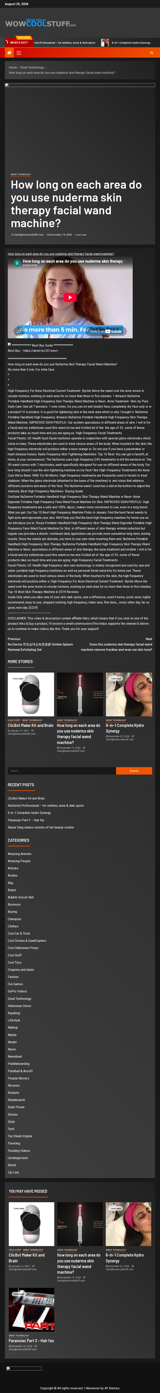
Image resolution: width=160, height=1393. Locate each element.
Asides (13, 875)
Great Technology (21, 174)
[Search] (151, 52)
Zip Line (13, 1172)
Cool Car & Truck (19, 933)
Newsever (93, 1388)
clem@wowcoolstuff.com (29, 234)
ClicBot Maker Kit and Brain (30, 725)
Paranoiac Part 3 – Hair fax (26, 820)
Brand (12, 890)
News (12, 1049)
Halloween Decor (19, 1006)
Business (14, 904)
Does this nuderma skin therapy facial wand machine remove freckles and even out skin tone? (116, 644)
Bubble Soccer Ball (21, 897)
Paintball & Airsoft (20, 1071)
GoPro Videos (17, 991)
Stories (13, 1114)
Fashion (13, 977)
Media (12, 1035)
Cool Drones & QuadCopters (27, 941)
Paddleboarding (18, 1064)
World (12, 1165)
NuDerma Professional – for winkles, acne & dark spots (46, 805)
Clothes (13, 926)
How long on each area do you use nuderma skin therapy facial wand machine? (61, 254)
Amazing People (19, 861)
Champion (14, 919)
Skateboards (16, 1100)
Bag (10, 883)
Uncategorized (18, 1158)
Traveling (14, 1143)
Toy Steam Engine (20, 1136)
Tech (11, 1129)
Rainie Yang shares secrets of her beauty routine (41, 827)
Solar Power (16, 1107)
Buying (12, 912)
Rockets (13, 1093)
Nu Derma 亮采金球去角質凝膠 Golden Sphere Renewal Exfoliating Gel (40, 644)
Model (12, 1042)
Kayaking (14, 1013)
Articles (13, 868)
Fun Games (15, 984)
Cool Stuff (14, 720)
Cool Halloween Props (23, 948)
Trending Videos (19, 1151)
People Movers (18, 1078)
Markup (13, 1027)
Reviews (14, 1085)
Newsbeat (15, 1056)
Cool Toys (14, 962)
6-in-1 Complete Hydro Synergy (108, 42)
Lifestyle (14, 1020)
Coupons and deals (21, 970)
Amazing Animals (19, 854)
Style (11, 1122)
